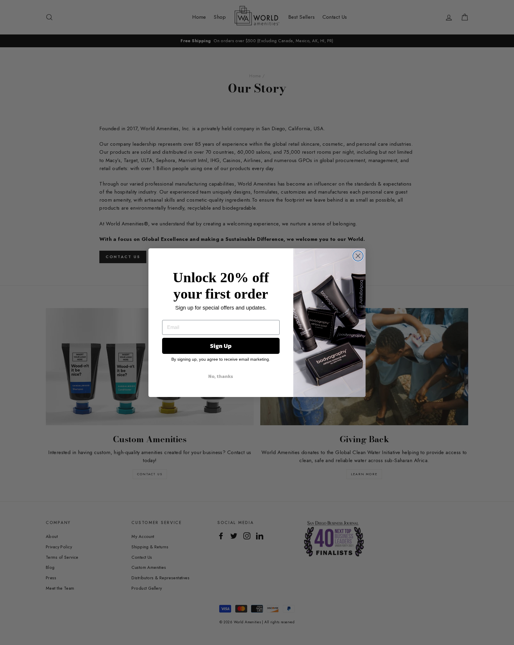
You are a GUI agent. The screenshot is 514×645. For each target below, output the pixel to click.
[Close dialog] (358, 256)
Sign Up (220, 345)
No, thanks (220, 376)
